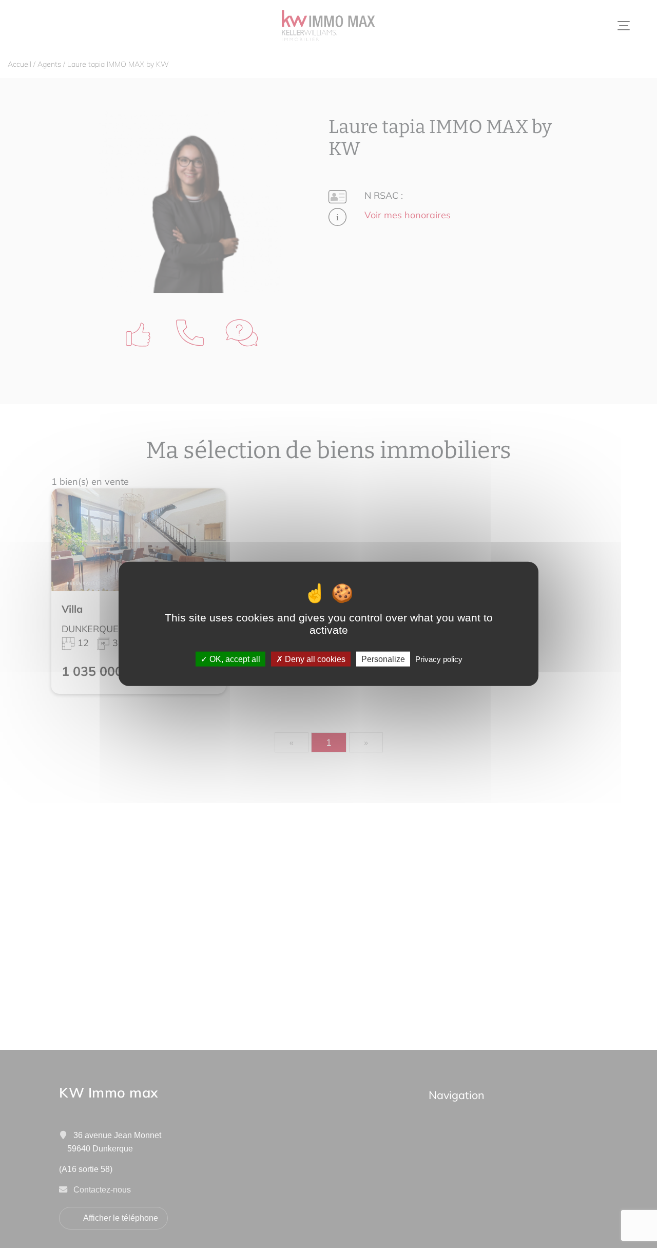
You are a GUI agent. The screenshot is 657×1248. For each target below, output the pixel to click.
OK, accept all (233, 659)
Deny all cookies (314, 659)
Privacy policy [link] (438, 659)
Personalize (383, 659)
